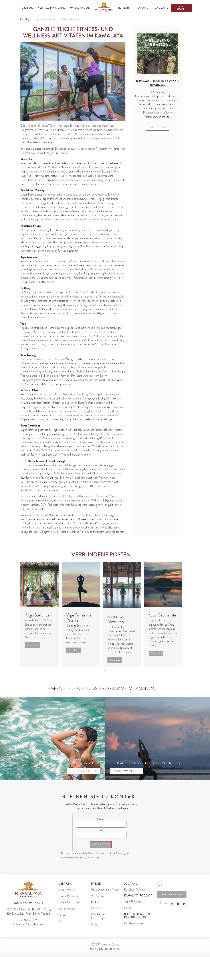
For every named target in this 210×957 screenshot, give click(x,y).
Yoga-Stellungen (38, 615)
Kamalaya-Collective (135, 890)
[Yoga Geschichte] (163, 584)
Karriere (95, 908)
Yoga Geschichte (162, 615)
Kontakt (62, 921)
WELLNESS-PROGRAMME (51, 8)
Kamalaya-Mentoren (116, 619)
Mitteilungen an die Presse (105, 890)
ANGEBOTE (161, 8)
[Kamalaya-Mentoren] (122, 585)
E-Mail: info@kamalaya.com (28, 924)
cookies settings (112, 949)
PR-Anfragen (98, 896)
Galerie (62, 915)
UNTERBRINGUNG (80, 8)
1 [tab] (104, 670)
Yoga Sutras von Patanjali (79, 617)
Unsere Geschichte (68, 902)
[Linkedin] (172, 903)
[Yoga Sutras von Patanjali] (81, 584)
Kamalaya (25, 19)
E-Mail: (101, 830)
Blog (35, 19)
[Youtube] (178, 903)
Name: (100, 819)
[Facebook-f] (160, 903)
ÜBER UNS (27, 8)
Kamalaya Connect (134, 923)
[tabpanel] (39, 614)
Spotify (128, 908)
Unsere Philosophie (68, 896)
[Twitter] (184, 903)
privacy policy (96, 949)
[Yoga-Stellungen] (39, 584)
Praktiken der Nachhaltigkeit (99, 916)
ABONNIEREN (100, 844)
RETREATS (123, 8)
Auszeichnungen (67, 909)
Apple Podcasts (132, 902)
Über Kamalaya (66, 890)
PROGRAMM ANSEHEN (83, 771)
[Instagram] (166, 903)
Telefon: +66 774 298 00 (28, 920)
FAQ (94, 925)
